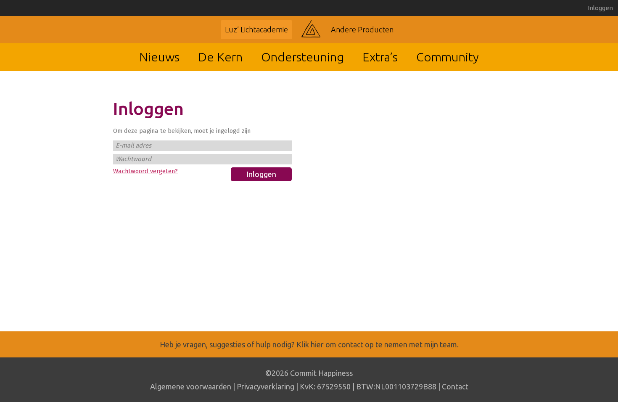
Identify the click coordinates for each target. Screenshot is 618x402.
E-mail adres (133, 145)
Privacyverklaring (265, 386)
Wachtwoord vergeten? (145, 171)
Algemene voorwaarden (190, 386)
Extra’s (380, 56)
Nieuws (159, 56)
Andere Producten (362, 29)
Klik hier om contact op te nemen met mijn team (376, 344)
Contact (455, 386)
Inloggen (600, 7)
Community (447, 56)
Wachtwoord (133, 159)
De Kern (220, 56)
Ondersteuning (302, 56)
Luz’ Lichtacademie (256, 29)
